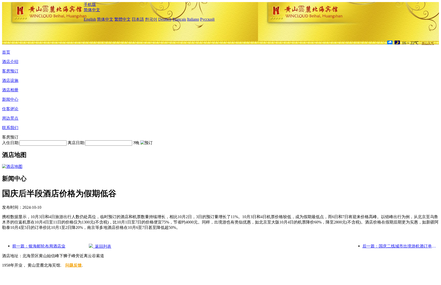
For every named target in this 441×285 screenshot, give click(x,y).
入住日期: (10, 143)
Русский (207, 19)
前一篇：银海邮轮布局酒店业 (38, 246)
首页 (6, 52)
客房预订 (10, 71)
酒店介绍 (10, 61)
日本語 (138, 19)
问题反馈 (73, 265)
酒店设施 (10, 80)
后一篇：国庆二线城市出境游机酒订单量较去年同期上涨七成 (400, 246)
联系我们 (10, 128)
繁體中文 (122, 19)
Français (179, 19)
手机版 (90, 4)
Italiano (193, 19)
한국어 (151, 19)
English (90, 19)
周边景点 (10, 118)
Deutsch (165, 19)
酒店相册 (10, 90)
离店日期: (76, 143)
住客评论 (10, 109)
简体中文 (92, 10)
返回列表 (102, 246)
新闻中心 (10, 99)
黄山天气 (428, 43)
